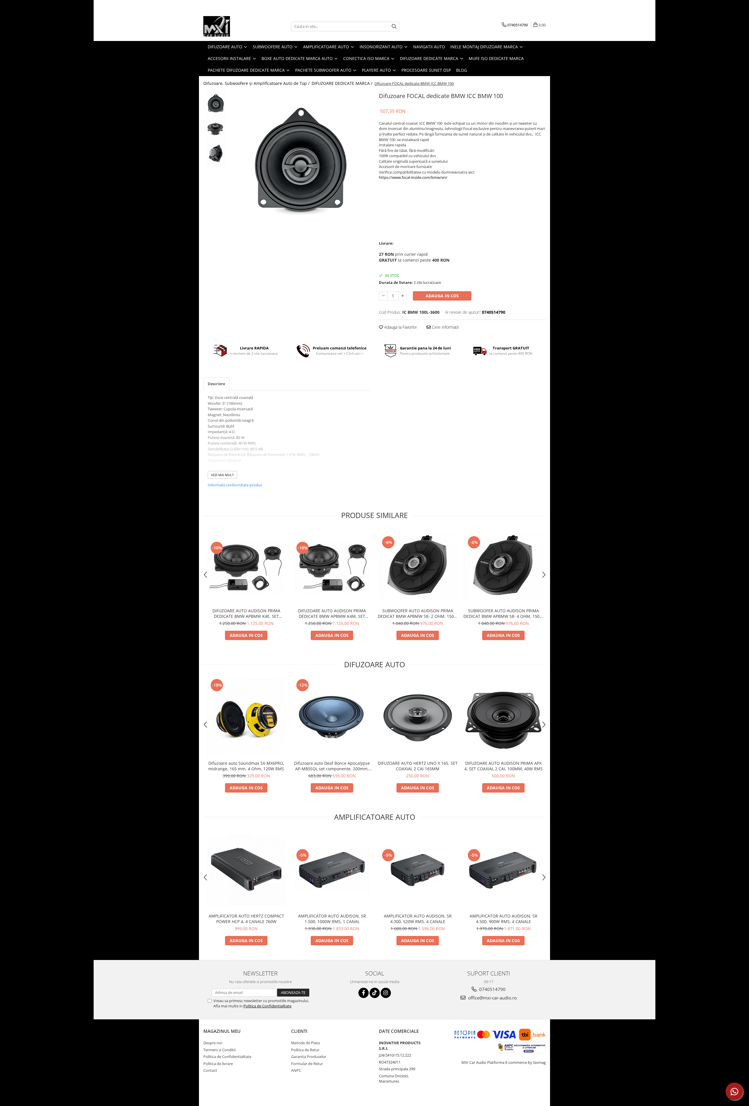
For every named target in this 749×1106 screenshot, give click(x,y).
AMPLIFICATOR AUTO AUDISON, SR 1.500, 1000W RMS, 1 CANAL (332, 918)
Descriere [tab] (216, 383)
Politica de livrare (218, 1063)
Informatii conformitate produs (235, 485)
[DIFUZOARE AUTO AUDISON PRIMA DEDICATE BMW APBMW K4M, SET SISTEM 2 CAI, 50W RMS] (332, 567)
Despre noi (212, 1042)
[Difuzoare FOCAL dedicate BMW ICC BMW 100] (300, 160)
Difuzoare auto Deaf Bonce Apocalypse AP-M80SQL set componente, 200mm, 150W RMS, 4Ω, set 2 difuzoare (332, 765)
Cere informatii (445, 327)
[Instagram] (386, 993)
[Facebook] (363, 993)
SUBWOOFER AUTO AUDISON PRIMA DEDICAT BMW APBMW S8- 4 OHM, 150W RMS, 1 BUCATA (503, 613)
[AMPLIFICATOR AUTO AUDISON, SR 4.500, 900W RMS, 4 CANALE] (503, 870)
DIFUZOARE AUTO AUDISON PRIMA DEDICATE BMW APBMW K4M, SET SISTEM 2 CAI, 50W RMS (332, 613)
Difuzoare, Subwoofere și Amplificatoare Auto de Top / (257, 83)
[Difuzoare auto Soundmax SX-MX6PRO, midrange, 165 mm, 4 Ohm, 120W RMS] (246, 717)
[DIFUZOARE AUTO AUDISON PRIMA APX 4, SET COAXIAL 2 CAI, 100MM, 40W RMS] (503, 717)
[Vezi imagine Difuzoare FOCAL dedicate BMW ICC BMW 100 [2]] (216, 153)
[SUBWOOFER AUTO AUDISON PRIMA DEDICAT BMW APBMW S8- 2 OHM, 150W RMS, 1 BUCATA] (418, 567)
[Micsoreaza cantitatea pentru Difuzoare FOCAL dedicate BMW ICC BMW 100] (383, 296)
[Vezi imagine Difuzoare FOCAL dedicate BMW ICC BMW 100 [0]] (216, 103)
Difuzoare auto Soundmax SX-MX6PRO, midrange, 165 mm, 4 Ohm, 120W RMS (246, 765)
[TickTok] (375, 993)
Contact (210, 1070)
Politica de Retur (305, 1049)
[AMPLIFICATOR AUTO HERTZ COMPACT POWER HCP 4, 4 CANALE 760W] (246, 870)
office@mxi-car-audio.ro (492, 998)
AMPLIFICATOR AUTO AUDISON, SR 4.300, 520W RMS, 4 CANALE (418, 918)
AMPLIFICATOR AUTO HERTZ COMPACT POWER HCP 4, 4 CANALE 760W (246, 918)
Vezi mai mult (222, 475)
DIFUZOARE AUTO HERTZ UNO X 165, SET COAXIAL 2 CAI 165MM (418, 765)
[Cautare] (394, 26)
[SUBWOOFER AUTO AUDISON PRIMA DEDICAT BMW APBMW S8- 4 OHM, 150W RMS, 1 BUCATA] (503, 567)
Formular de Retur (307, 1063)
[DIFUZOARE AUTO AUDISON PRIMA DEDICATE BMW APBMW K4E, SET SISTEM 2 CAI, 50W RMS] (246, 567)
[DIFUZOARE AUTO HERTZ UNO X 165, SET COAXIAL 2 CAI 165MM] (418, 717)
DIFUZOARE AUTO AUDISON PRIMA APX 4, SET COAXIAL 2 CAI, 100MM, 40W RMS (503, 765)
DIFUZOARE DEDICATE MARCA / (343, 83)
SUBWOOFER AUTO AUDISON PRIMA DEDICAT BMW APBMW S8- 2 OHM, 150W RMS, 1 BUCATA (418, 613)
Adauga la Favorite (400, 327)
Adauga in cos (442, 296)
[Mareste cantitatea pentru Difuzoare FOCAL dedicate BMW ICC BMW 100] (402, 296)
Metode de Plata (305, 1042)
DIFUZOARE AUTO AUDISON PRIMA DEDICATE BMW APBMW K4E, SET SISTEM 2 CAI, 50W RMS (246, 613)
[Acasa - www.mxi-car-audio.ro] (232, 26)
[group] (300, 160)
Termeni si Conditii (219, 1049)
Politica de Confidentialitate (267, 1006)
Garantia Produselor (308, 1056)
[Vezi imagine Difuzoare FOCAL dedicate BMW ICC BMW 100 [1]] (216, 128)
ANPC (296, 1070)
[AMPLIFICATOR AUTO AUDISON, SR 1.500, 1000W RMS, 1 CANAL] (332, 870)
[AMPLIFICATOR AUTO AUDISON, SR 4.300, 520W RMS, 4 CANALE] (418, 870)
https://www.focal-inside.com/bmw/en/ (413, 177)
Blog (461, 70)
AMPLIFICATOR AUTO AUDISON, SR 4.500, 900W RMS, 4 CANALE (503, 918)
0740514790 (492, 989)
